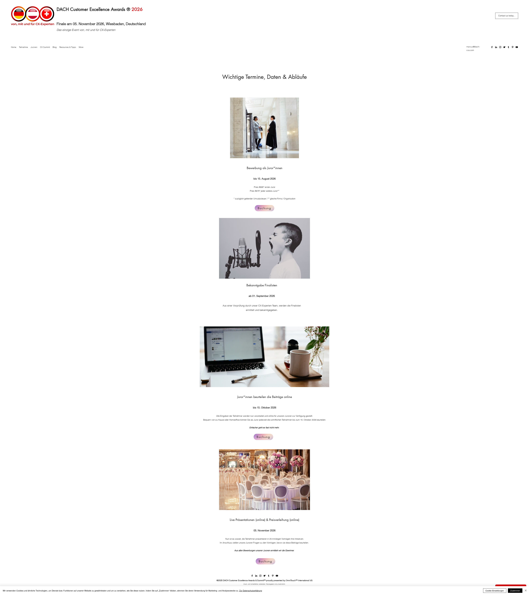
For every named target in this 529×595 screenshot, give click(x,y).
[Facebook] (492, 47)
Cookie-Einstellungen (494, 590)
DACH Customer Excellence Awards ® (100, 9)
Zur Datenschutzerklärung (250, 590)
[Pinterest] (512, 47)
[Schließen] (525, 590)
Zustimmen (515, 590)
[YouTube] (516, 47)
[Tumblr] (508, 47)
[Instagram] (500, 47)
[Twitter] (504, 47)
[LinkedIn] (496, 47)
